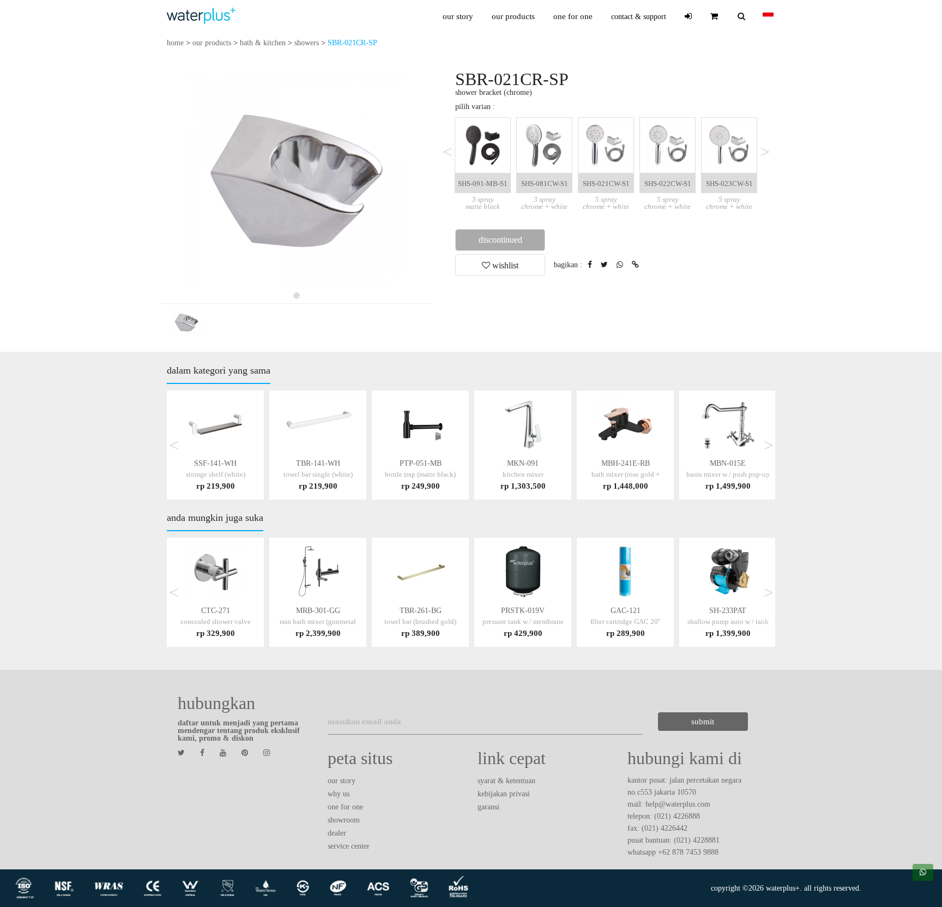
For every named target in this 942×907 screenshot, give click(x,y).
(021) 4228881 (697, 840)
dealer (337, 833)
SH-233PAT (728, 621)
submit (702, 721)
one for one (573, 16)
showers (306, 43)
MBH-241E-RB (625, 474)
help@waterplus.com (677, 804)
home (175, 43)
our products (513, 16)
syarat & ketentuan (506, 781)
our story (458, 16)
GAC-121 (625, 621)
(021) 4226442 (664, 828)
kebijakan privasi (504, 794)
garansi (488, 807)
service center (349, 846)
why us (338, 794)
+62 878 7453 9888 (688, 852)
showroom (344, 820)
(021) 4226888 (677, 816)
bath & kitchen (263, 43)
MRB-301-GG (318, 621)
